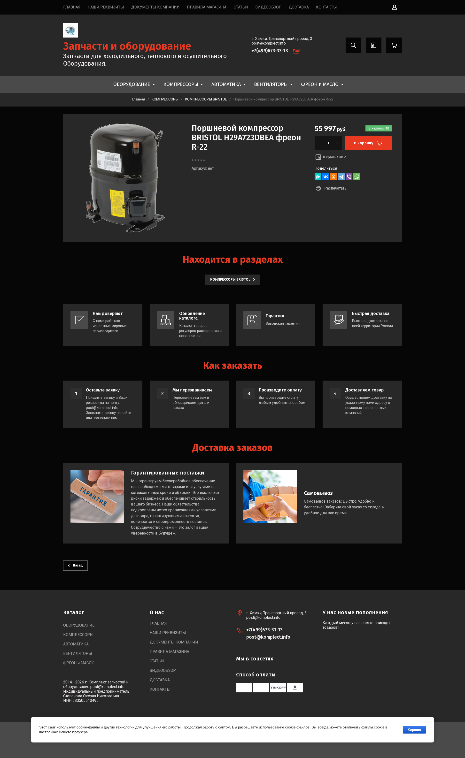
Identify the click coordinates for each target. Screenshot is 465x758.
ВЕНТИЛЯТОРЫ (271, 84)
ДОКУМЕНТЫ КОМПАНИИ (155, 7)
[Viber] (349, 176)
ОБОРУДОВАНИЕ (131, 84)
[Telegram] (341, 176)
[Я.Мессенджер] (318, 176)
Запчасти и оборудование (127, 46)
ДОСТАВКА (299, 7)
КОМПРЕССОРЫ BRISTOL (206, 99)
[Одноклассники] (333, 176)
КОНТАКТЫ (326, 7)
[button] (394, 7)
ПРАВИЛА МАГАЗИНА (206, 7)
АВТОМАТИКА (226, 84)
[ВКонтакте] (325, 176)
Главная (138, 99)
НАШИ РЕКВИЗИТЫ (106, 7)
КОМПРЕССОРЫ (180, 84)
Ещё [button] (296, 51)
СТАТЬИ (241, 7)
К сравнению (334, 157)
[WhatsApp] (356, 176)
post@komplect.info (268, 637)
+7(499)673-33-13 (270, 51)
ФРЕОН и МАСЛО (320, 84)
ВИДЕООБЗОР (268, 7)
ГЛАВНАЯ (71, 7)
